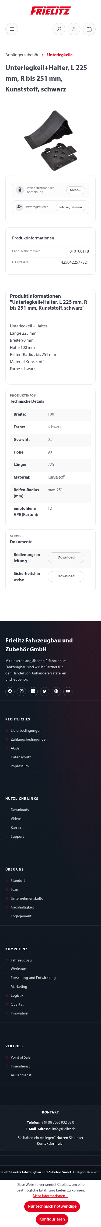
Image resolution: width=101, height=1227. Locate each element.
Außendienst (21, 1075)
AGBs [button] (15, 749)
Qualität (17, 1005)
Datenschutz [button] (21, 757)
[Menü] (11, 29)
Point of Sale (20, 1058)
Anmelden (77, 190)
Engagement (21, 916)
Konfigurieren (52, 1219)
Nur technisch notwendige (52, 1206)
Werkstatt (19, 969)
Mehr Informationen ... (50, 1196)
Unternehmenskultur (28, 899)
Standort (18, 881)
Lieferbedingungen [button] (26, 731)
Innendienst (20, 1067)
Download (66, 558)
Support (17, 837)
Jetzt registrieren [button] (70, 207)
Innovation (19, 1014)
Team (15, 890)
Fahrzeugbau (21, 961)
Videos (16, 819)
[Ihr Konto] (74, 29)
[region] (50, 140)
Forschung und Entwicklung (33, 978)
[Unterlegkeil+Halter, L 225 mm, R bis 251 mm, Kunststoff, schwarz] (50, 140)
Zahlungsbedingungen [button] (29, 740)
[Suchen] (59, 29)
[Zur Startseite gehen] (50, 10)
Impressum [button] (20, 766)
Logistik (17, 996)
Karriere (17, 828)
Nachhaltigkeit (22, 908)
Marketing (19, 987)
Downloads (20, 810)
